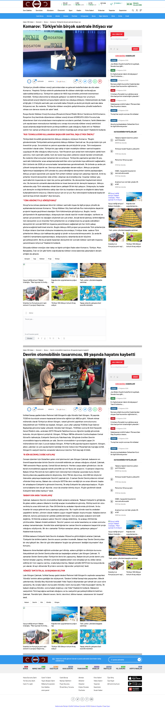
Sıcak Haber (98, 690)
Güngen (57, 602)
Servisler (39, 10)
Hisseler (65, 16)
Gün (41, 602)
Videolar (101, 10)
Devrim (34, 602)
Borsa (94, 16)
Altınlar (57, 16)
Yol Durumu (120, 668)
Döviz (113, 16)
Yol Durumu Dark (29, 681)
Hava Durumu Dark (30, 678)
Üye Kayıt (110, 681)
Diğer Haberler (103, 16)
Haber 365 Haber (28, 22)
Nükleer (42, 259)
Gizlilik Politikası (74, 706)
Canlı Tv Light (28, 684)
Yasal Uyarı (106, 706)
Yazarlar (112, 10)
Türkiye (57, 259)
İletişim (66, 706)
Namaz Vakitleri (38, 668)
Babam (26, 602)
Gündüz (48, 602)
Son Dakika (27, 10)
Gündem (50, 10)
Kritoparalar (84, 16)
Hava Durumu (68, 668)
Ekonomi (61, 10)
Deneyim (27, 259)
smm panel (45, 690)
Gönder (29, 338)
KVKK (88, 706)
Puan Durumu (82, 668)
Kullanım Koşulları (96, 706)
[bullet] (53, 338)
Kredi (127, 16)
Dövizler (49, 16)
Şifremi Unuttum (113, 684)
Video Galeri (98, 681)
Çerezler (83, 706)
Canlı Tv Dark (46, 678)
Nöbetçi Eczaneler (48, 684)
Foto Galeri (89, 10)
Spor (71, 10)
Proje (49, 259)
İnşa (34, 259)
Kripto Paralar (136, 668)
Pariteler (74, 16)
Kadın (79, 10)
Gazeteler (123, 10)
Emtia (120, 16)
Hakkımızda (59, 706)
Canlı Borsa (39, 16)
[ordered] (50, 338)
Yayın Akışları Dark (48, 681)
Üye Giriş (110, 678)
